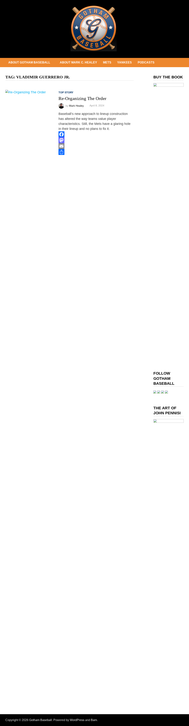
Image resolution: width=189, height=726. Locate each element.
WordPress (77, 720)
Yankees (124, 62)
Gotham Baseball (40, 720)
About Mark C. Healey (78, 62)
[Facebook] (96, 134)
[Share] (96, 152)
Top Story (66, 92)
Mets (107, 62)
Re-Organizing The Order (82, 98)
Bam (94, 720)
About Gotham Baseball (29, 62)
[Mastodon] (96, 140)
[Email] (96, 146)
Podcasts (146, 62)
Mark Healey (76, 105)
